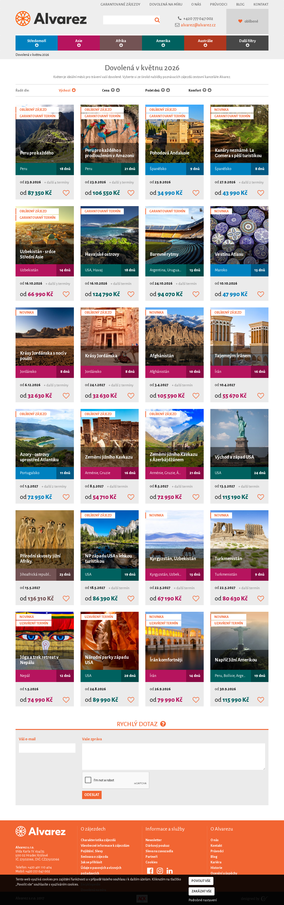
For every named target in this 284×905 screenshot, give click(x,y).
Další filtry (247, 41)
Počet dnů (152, 90)
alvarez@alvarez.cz (198, 25)
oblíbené (251, 21)
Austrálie (205, 41)
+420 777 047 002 (198, 18)
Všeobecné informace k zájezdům (105, 845)
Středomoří (36, 41)
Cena (106, 90)
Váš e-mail (27, 739)
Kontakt (260, 4)
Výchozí (65, 90)
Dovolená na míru (165, 4)
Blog (240, 4)
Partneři (152, 856)
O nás (196, 4)
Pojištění (87, 851)
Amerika (163, 41)
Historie (216, 868)
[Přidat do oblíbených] (66, 193)
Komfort (195, 90)
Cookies (152, 862)
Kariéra (216, 862)
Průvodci (218, 4)
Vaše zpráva (92, 739)
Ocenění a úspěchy (224, 873)
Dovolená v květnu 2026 (32, 55)
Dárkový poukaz (158, 845)
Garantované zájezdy (120, 4)
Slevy (99, 851)
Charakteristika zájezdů (98, 840)
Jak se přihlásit (91, 862)
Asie (78, 41)
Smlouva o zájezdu (94, 856)
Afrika (121, 41)
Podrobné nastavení (203, 900)
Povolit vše (201, 881)
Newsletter (154, 840)
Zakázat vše (201, 891)
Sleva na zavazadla (159, 851)
